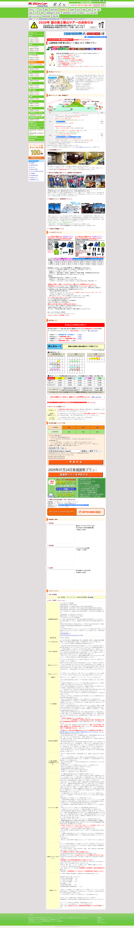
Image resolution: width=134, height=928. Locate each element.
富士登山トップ (33, 9)
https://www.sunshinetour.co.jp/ (34, 922)
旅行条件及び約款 (34, 165)
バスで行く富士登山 (34, 37)
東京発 (40, 9)
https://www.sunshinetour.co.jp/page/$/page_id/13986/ (71, 635)
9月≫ (97, 427)
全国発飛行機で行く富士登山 (70, 13)
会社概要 (32, 163)
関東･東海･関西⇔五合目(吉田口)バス (36, 130)
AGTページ (32, 167)
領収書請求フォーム (34, 179)
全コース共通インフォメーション (83, 147)
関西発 (46, 9)
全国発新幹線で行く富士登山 (53, 13)
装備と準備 (55, 16)
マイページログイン (95, 0)
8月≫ (83, 427)
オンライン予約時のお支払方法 (36, 171)
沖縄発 (42, 13)
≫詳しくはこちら (96, 397)
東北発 (78, 9)
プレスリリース (100, 919)
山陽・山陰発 (97, 9)
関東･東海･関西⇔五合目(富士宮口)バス (36, 134)
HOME (30, 19)
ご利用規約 (32, 173)
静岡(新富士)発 (63, 9)
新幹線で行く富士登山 (34, 40)
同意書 (101, 0)
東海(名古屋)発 (54, 9)
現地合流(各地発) (46, 16)
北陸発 (89, 9)
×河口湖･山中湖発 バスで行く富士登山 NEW (48, 19)
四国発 (30, 13)
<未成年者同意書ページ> (65, 633)
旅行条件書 (90, 597)
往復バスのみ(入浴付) (34, 16)
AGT (105, 0)
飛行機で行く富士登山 (34, 42)
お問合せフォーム (34, 177)
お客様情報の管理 (34, 175)
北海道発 (72, 9)
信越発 (84, 9)
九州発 (36, 13)
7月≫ (69, 427)
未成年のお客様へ (34, 169)
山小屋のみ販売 (93, 13)
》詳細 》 (80, 334)
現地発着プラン (83, 13)
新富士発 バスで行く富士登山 (36, 64)
